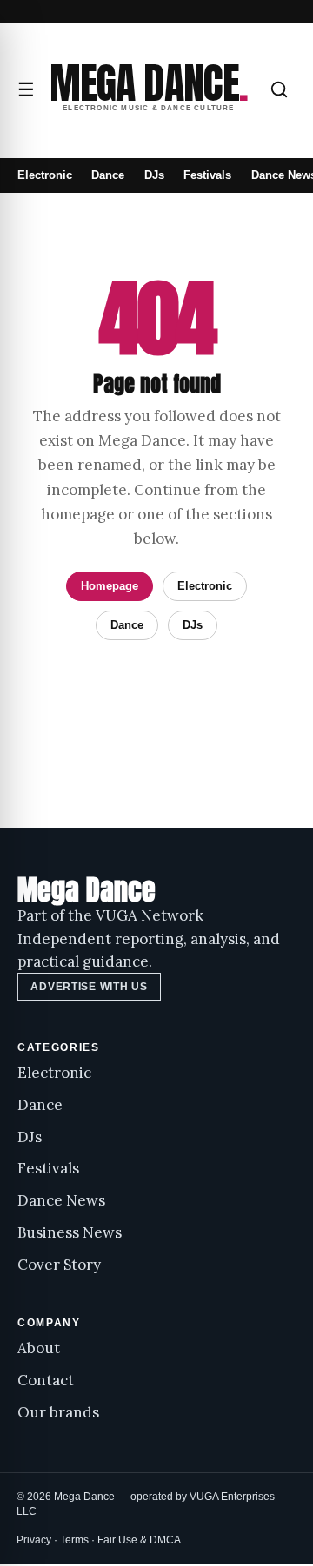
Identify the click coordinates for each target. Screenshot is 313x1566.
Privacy (34, 1540)
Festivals (207, 175)
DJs (154, 175)
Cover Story (59, 1264)
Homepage (109, 585)
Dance (107, 175)
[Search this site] (279, 89)
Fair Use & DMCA (139, 1540)
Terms (74, 1540)
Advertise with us (88, 987)
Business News (69, 1232)
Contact (45, 1380)
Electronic (44, 175)
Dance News (61, 1200)
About (38, 1348)
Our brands (58, 1412)
